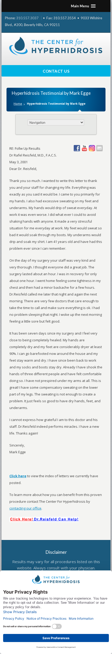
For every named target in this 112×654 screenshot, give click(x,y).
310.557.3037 (27, 18)
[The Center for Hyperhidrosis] (56, 46)
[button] (83, 6)
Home (18, 103)
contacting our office (25, 508)
